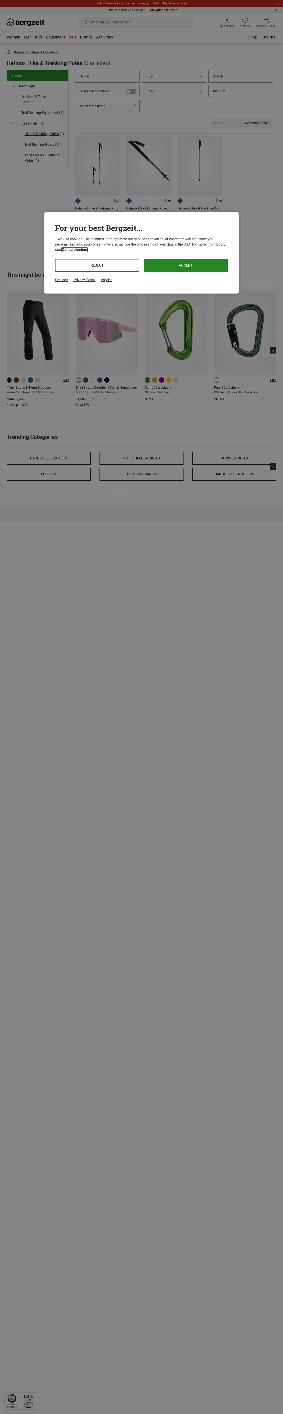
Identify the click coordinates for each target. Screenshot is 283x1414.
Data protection (74, 250)
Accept (186, 265)
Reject (97, 265)
